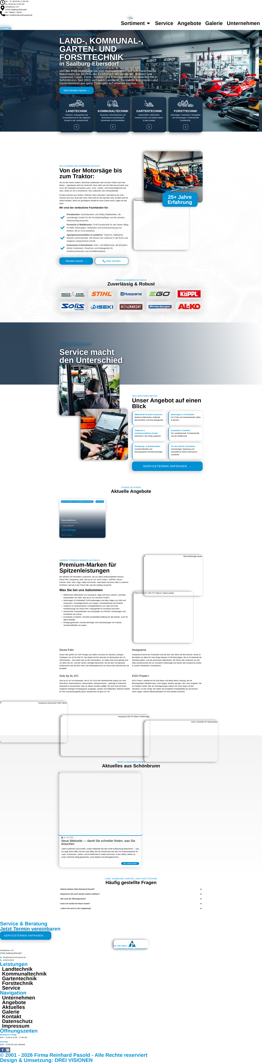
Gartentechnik (19, 978)
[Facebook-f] (2, 1049)
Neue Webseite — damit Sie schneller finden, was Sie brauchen (98, 842)
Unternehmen (243, 23)
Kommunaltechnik (24, 973)
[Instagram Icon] (7, 1049)
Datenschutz (17, 1021)
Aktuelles (13, 1007)
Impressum (15, 1026)
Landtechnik (17, 969)
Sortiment (133, 23)
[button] (82, 518)
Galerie (214, 23)
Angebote (189, 23)
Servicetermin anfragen (167, 466)
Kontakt (11, 1016)
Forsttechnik (17, 983)
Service (164, 23)
